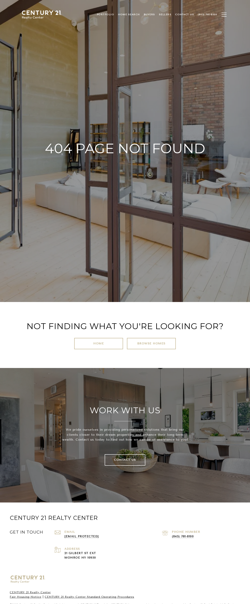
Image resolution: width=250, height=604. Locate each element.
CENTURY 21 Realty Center (30, 592)
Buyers (149, 14)
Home (98, 343)
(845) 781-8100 (183, 536)
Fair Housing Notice (25, 597)
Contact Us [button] (125, 459)
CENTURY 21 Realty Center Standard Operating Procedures (89, 597)
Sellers (165, 14)
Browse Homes (151, 343)
